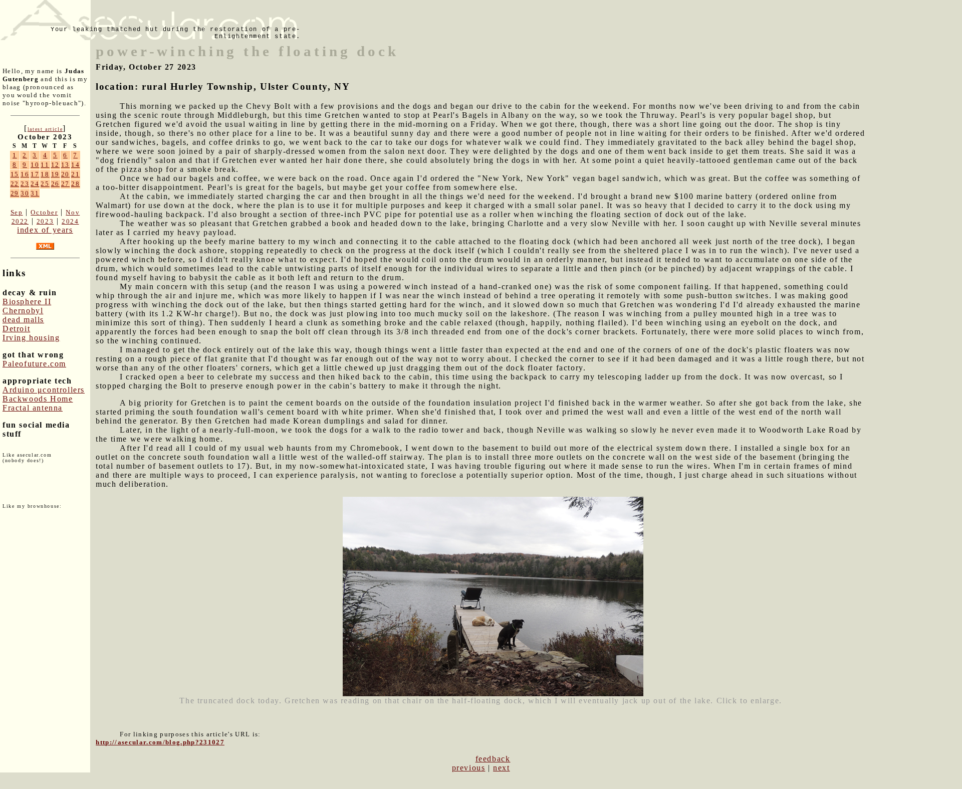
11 (45, 164)
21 (75, 174)
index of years (45, 230)
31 (35, 193)
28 (75, 183)
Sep (17, 212)
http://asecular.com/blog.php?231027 (160, 742)
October (44, 212)
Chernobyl (23, 310)
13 (65, 164)
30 (25, 193)
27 (65, 183)
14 (75, 164)
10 (35, 164)
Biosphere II (27, 301)
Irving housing (31, 337)
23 (25, 183)
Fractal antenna (33, 408)
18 (45, 174)
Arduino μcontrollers (44, 389)
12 (55, 164)
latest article (45, 129)
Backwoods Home (38, 399)
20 (65, 174)
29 (15, 193)
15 (15, 174)
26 (55, 183)
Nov (73, 212)
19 (55, 174)
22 (15, 183)
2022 (20, 221)
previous (469, 767)
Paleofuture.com (34, 363)
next (501, 767)
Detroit (16, 328)
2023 (45, 221)
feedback (493, 758)
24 (35, 183)
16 (25, 174)
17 (35, 174)
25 (45, 183)
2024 (70, 221)
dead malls (23, 319)
